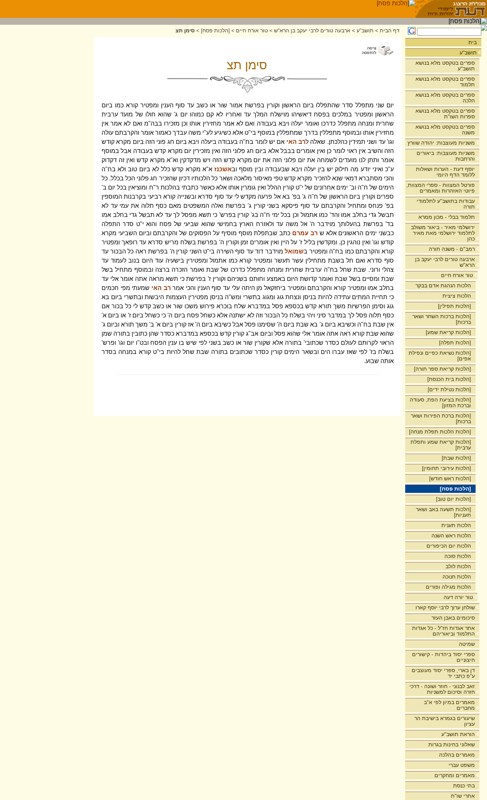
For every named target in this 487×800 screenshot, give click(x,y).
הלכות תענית (456, 525)
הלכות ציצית (456, 296)
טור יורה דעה (458, 597)
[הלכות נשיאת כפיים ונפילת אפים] (440, 356)
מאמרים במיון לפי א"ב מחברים (449, 705)
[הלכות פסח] (455, 489)
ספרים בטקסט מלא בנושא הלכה (445, 98)
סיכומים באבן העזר (453, 618)
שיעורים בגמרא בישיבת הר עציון (444, 721)
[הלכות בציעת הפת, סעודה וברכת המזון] (440, 402)
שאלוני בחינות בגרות (451, 744)
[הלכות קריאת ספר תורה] (442, 369)
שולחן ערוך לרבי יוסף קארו (445, 607)
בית (472, 42)
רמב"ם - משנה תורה (452, 249)
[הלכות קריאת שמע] (448, 332)
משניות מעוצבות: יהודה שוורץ (441, 143)
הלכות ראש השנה (451, 535)
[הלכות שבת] (456, 458)
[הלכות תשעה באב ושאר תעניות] (443, 512)
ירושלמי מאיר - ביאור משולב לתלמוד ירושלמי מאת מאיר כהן (443, 233)
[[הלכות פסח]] (396, 9)
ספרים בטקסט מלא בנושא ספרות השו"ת (445, 114)
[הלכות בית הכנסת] (449, 379)
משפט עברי (462, 765)
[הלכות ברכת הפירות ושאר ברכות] (441, 418)
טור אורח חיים (457, 275)
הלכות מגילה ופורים (448, 587)
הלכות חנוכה (456, 577)
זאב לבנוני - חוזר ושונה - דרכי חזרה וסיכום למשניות (442, 689)
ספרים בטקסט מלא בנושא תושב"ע (445, 66)
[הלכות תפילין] (454, 306)
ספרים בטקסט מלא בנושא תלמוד (445, 82)
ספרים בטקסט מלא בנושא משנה (445, 129)
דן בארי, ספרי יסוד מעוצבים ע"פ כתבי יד (443, 673)
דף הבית (389, 30)
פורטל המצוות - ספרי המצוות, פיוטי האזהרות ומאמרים (440, 188)
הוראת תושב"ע (458, 734)
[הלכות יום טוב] (453, 499)
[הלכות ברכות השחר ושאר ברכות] (441, 319)
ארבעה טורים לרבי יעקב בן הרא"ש (445, 262)
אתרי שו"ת (463, 796)
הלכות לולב (458, 566)
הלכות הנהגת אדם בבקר (443, 285)
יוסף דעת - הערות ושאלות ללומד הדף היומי (445, 172)
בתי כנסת (464, 785)
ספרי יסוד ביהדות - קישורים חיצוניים (443, 657)
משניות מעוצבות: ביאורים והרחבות (446, 156)
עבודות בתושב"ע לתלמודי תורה (446, 204)
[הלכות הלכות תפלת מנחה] (440, 432)
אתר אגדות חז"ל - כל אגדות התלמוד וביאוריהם (443, 631)
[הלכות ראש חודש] (450, 478)
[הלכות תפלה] (455, 342)
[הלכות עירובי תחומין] (446, 468)
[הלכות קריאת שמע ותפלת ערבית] (441, 445)
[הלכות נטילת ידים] (449, 389)
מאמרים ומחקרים (454, 775)
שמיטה (467, 644)
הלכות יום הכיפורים (449, 546)
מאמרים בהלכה (457, 755)
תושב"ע (468, 52)
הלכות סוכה (457, 556)
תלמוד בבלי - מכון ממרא (447, 217)
